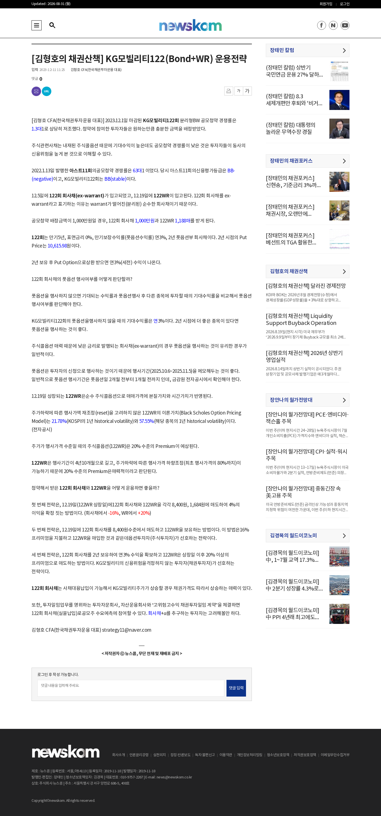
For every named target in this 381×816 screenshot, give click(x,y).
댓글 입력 (236, 688)
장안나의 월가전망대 (291, 400)
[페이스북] (321, 25)
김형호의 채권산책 (289, 271)
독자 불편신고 (205, 755)
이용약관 (226, 755)
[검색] (52, 25)
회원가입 (326, 4)
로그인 (345, 4)
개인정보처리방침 (249, 755)
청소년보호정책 (278, 755)
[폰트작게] (238, 91)
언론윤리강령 (139, 755)
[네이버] (333, 25)
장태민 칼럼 (282, 50)
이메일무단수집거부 (335, 755)
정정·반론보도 (180, 755)
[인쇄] (228, 91)
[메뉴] (37, 25)
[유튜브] (345, 25)
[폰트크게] (247, 91)
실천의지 (159, 755)
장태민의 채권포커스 (291, 161)
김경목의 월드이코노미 (293, 536)
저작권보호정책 (305, 755)
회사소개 (118, 755)
